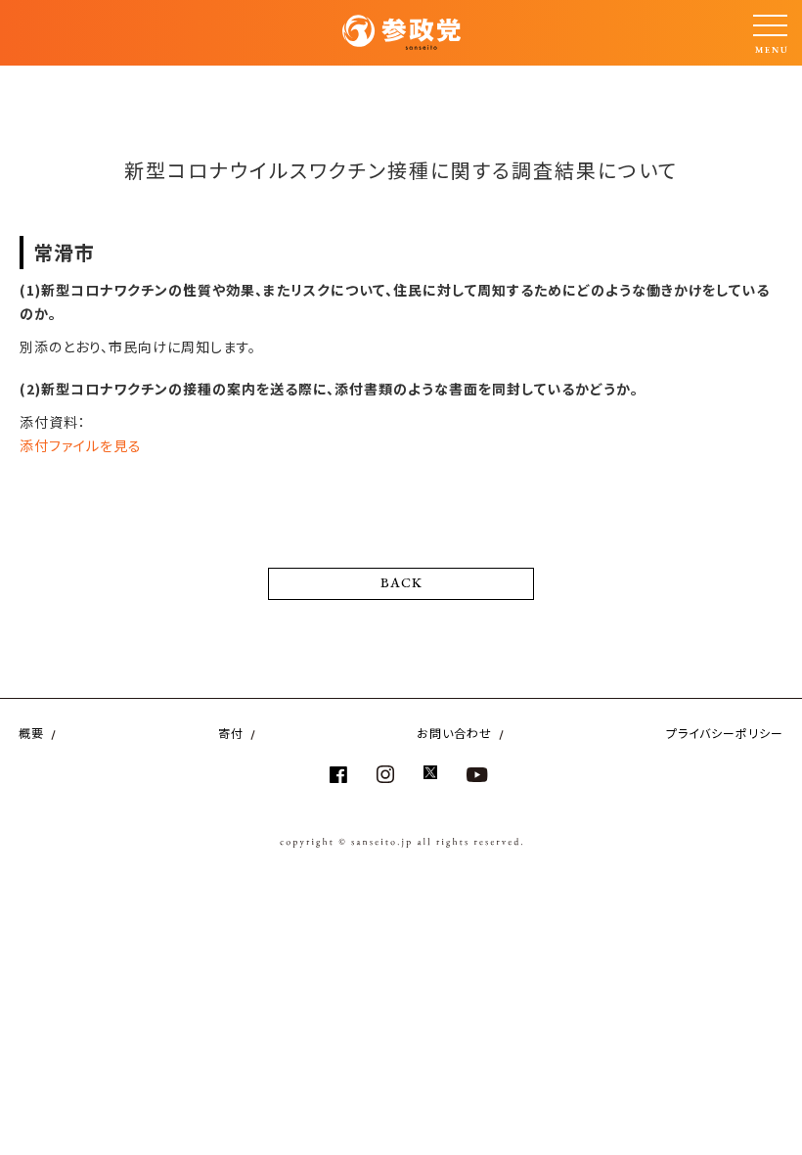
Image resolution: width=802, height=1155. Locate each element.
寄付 (231, 732)
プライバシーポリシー (724, 732)
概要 (31, 732)
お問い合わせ (454, 732)
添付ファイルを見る (81, 445)
